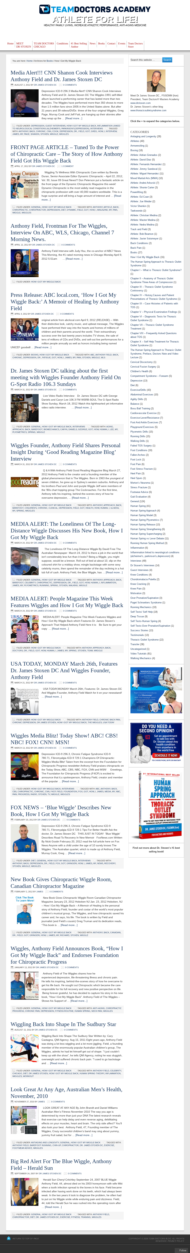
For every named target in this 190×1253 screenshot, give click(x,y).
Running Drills (137, 436)
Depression (37, 126)
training (86, 1217)
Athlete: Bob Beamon (141, 234)
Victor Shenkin (138, 206)
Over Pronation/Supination (144, 598)
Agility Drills (136, 399)
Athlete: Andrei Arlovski (142, 182)
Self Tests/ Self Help (141, 611)
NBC (118, 791)
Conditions (62, 43)
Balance (134, 403)
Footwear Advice (22, 1148)
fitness (75, 1217)
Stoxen (44, 134)
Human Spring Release (142, 524)
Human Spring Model (141, 515)
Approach (18, 429)
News (92, 43)
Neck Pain (96, 1011)
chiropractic (20, 210)
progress (24, 794)
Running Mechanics (141, 607)
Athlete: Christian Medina (144, 215)
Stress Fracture (138, 487)
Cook (55, 131)
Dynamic (71, 210)
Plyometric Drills (139, 431)
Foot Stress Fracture (141, 468)
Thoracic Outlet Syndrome (144, 639)
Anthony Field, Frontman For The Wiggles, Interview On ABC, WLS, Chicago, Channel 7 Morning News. (62, 232)
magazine (102, 210)
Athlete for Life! (95, 19)
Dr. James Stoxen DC (91, 1145)
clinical (53, 508)
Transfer (134, 644)
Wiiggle (98, 650)
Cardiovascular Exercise (143, 413)
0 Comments (70, 85)
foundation (70, 791)
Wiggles (64, 134)
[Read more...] (73, 118)
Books (101, 43)
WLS (103, 357)
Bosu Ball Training (140, 408)
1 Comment (67, 166)
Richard (64, 935)
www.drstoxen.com (140, 103)
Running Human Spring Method (147, 543)
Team (90, 650)
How (100, 131)
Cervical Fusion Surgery (143, 366)
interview (111, 131)
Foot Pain (135, 464)
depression (66, 131)
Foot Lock (135, 459)
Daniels (72, 429)
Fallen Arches (137, 455)
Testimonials (137, 635)
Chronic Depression (24, 722)
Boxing (134, 150)
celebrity (30, 582)
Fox (80, 791)
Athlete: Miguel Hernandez (144, 173)
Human (103, 429)
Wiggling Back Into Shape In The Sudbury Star (63, 1024)
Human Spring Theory (92, 1073)
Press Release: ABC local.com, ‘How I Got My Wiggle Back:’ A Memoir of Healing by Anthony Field (65, 301)
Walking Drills (137, 441)
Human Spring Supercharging (146, 533)
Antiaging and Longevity (45, 1142)
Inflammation (137, 547)
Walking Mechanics (140, 658)
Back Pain (136, 247)
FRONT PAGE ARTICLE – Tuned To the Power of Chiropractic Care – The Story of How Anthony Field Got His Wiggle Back (67, 154)
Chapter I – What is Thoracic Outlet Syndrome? (155, 270)
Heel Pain (135, 473)
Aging (109, 426)
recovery (109, 863)
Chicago (17, 1073)
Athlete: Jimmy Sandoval (144, 169)
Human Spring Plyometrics (144, 520)
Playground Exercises (142, 427)
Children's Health (139, 371)
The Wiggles (95, 722)
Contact (111, 43)
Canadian (115, 932)
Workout (28, 1076)
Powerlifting (136, 192)
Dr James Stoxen (46, 722)
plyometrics (19, 432)
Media (108, 791)
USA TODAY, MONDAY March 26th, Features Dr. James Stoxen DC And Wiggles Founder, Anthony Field (64, 670)
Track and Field (138, 229)
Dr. (75, 131)
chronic (41, 131)
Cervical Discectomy (141, 362)
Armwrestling (137, 145)
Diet (33, 860)
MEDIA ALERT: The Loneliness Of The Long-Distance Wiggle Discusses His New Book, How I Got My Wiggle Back (67, 530)
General (36, 207)
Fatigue (46, 357)
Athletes (134, 141)
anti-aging (99, 1008)
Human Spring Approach (143, 510)
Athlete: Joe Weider (141, 201)
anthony (23, 131)
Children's (31, 508)
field (81, 131)
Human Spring (82, 1011)
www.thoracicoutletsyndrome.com (148, 110)
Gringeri (72, 863)
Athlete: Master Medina (142, 220)
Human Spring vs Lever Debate (147, 538)
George (82, 429)
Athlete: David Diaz (140, 159)
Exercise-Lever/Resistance (144, 417)
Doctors (17, 650)
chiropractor (37, 210)
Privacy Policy (176, 1241)
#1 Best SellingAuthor (79, 45)
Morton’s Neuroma (140, 482)
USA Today (108, 722)
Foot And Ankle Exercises (144, 422)
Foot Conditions (138, 450)
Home (10, 43)
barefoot (36, 429)
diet (63, 210)
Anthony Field (103, 355)
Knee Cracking (138, 584)
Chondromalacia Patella (143, 579)
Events (121, 43)
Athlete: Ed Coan (139, 196)
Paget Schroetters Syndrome (146, 602)
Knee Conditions (139, 574)
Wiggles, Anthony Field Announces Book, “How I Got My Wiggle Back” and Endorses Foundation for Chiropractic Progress (67, 955)
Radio (34, 794)
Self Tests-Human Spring (143, 621)
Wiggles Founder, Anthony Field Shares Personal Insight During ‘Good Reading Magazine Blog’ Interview (65, 452)
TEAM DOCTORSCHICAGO (44, 45)
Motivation (136, 593)
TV (49, 794)
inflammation (108, 582)
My (21, 134)
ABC (92, 355)
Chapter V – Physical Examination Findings (153, 312)
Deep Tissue (137, 616)
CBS (14, 791)
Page (27, 134)
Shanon (35, 134)
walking (73, 585)
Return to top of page (25, 1238)
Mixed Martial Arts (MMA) (144, 178)
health (89, 508)
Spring (32, 432)
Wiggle (54, 134)
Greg (94, 131)
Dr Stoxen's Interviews (142, 565)
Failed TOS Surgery (141, 445)
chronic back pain (109, 720)
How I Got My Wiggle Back (81, 126)
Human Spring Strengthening (145, 529)
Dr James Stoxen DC (45, 85)
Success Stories (139, 630)
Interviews (96, 128)
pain (115, 210)
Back (32, 131)
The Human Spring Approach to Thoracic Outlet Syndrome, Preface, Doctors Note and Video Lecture (155, 354)
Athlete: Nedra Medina (142, 224)
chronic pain (32, 1011)
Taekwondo (136, 210)
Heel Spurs (136, 478)
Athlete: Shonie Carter (142, 187)
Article (108, 207)
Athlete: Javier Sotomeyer (144, 238)
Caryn (63, 429)
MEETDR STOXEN (23, 45)
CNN (49, 131)
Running (44, 585)
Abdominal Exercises (141, 394)
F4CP (53, 791)
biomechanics (51, 429)
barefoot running (40, 1145)
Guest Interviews (55, 126)
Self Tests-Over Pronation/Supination (150, 625)
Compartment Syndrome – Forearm (149, 376)
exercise (109, 1145)
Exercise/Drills (138, 390)
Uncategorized (138, 649)
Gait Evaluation (138, 496)
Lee (112, 429)
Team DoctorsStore (135, 45)
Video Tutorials (138, 653)
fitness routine (64, 1011)
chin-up (57, 1145)
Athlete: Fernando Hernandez (146, 164)
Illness (115, 508)
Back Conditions (139, 243)
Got (87, 131)
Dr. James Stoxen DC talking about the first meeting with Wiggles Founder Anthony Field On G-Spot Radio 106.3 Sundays (66, 377)
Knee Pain (136, 588)
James (15, 134)
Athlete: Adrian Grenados (143, 155)
